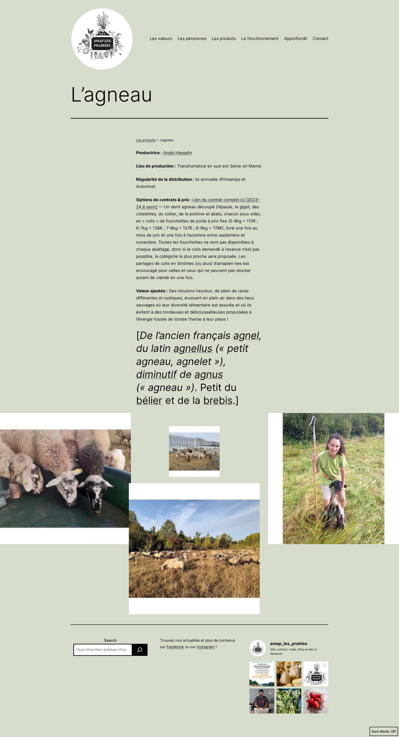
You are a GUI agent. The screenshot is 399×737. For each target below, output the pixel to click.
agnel (246, 335)
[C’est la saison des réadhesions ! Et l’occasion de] (261, 701)
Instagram (206, 647)
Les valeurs (161, 38)
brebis (218, 400)
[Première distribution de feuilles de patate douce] (288, 701)
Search (110, 640)
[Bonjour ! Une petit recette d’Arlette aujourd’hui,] (315, 701)
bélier (149, 400)
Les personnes (192, 38)
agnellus (193, 348)
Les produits (224, 38)
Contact (320, 38)
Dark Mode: (381, 731)
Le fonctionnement (259, 38)
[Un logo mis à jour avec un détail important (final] (315, 673)
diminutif (156, 374)
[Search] (140, 650)
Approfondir (295, 38)
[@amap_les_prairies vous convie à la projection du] (261, 673)
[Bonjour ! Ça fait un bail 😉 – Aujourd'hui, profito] (288, 673)
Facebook (175, 647)
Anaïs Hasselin (177, 152)
